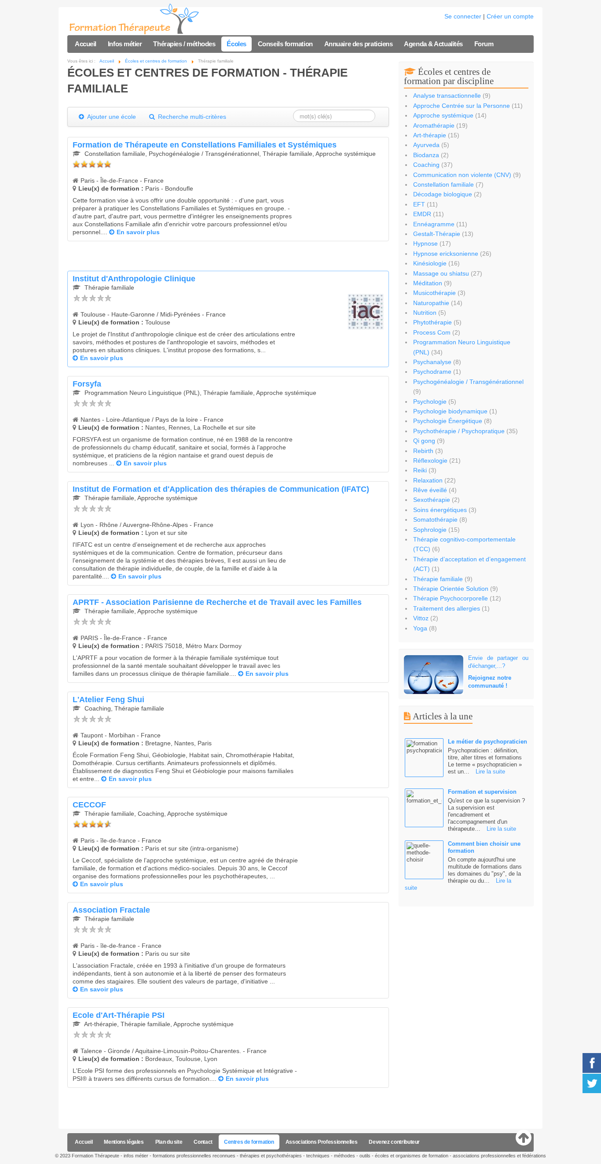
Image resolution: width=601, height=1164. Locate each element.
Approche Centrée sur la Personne (461, 105)
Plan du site (169, 1142)
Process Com (432, 332)
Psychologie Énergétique (447, 420)
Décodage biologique (442, 194)
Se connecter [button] (462, 16)
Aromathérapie (433, 125)
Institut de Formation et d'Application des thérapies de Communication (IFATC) (221, 489)
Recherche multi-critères (191, 116)
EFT (419, 204)
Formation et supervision (482, 791)
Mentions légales (123, 1142)
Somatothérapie (435, 519)
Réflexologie (430, 460)
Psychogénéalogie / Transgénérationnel (468, 381)
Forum (484, 44)
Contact (203, 1142)
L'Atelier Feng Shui (108, 699)
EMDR (422, 213)
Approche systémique (443, 115)
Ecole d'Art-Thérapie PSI (119, 1015)
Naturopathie (431, 302)
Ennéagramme (433, 224)
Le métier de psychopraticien (487, 741)
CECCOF (89, 804)
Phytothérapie (432, 322)
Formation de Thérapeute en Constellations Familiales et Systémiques (205, 144)
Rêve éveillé (430, 490)
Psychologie (430, 401)
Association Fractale (111, 910)
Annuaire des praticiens (358, 44)
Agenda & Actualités (433, 44)
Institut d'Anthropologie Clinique (134, 278)
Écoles (236, 44)
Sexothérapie (431, 499)
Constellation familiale (443, 184)
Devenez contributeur (394, 1142)
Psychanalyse (432, 361)
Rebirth (423, 450)
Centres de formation (249, 1142)
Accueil (85, 44)
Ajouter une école (111, 116)
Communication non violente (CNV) (462, 174)
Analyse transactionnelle (447, 95)
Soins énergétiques (440, 509)
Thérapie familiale (438, 578)
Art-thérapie (429, 135)
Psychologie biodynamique (450, 411)
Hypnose (425, 243)
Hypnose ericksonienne (445, 253)
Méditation (427, 283)
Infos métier (125, 44)
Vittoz (421, 618)
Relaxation (428, 480)
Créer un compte (510, 16)
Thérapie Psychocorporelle (450, 598)
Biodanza (426, 154)
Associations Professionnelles (322, 1142)
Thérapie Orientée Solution (450, 588)
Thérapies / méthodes (184, 44)
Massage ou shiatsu (441, 273)
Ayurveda (426, 144)
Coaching (426, 164)
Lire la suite (490, 771)
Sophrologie (430, 529)
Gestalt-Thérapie (436, 233)
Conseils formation (285, 44)
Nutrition (425, 312)
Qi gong (424, 440)
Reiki (421, 470)
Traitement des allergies (446, 608)
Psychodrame (432, 371)
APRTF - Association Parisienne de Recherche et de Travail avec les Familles (217, 602)
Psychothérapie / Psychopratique (459, 431)
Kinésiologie (430, 263)
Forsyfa (87, 383)
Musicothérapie (434, 292)
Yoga (420, 628)
